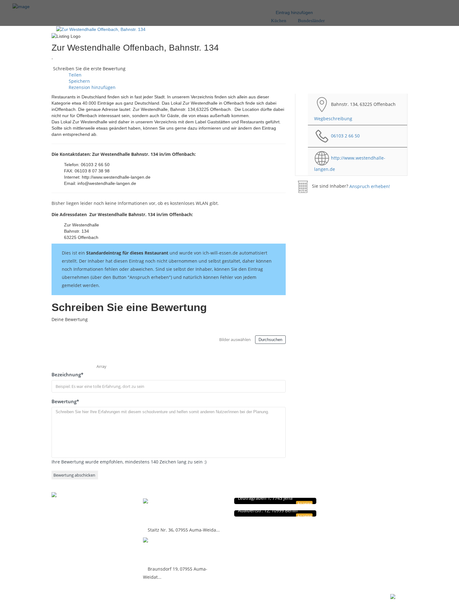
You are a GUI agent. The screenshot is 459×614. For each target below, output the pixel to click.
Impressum (354, 507)
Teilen (74, 75)
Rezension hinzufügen (91, 87)
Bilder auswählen (235, 339)
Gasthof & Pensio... (170, 511)
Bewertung (65, 401)
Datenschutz (355, 501)
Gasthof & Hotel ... (169, 550)
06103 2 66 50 (345, 135)
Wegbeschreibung (333, 118)
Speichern (78, 81)
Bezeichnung (67, 374)
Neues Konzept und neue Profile (373, 514)
